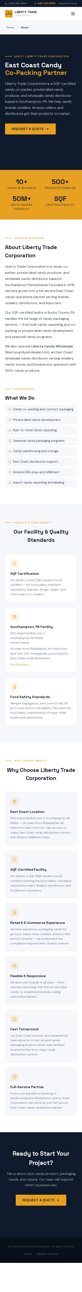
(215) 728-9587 (18, 3)
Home (10, 27)
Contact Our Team (30, 143)
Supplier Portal (68, 3)
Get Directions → (21, 664)
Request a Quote (28, 129)
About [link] (25, 27)
